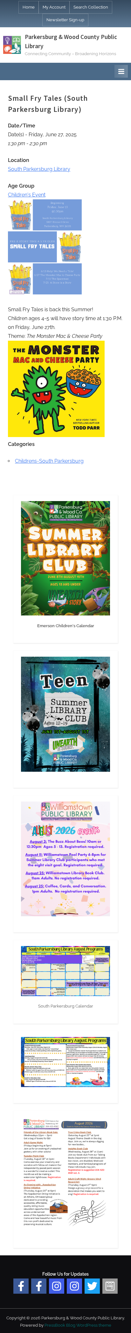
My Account (54, 7)
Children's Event (26, 195)
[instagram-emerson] (56, 1286)
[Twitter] (92, 1286)
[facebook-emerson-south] (21, 1286)
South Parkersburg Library (39, 169)
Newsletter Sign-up (65, 19)
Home (29, 7)
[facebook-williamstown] (38, 1286)
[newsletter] (110, 1286)
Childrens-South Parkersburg (49, 461)
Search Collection (90, 7)
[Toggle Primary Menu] (121, 71)
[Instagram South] (74, 1286)
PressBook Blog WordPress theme (78, 1325)
